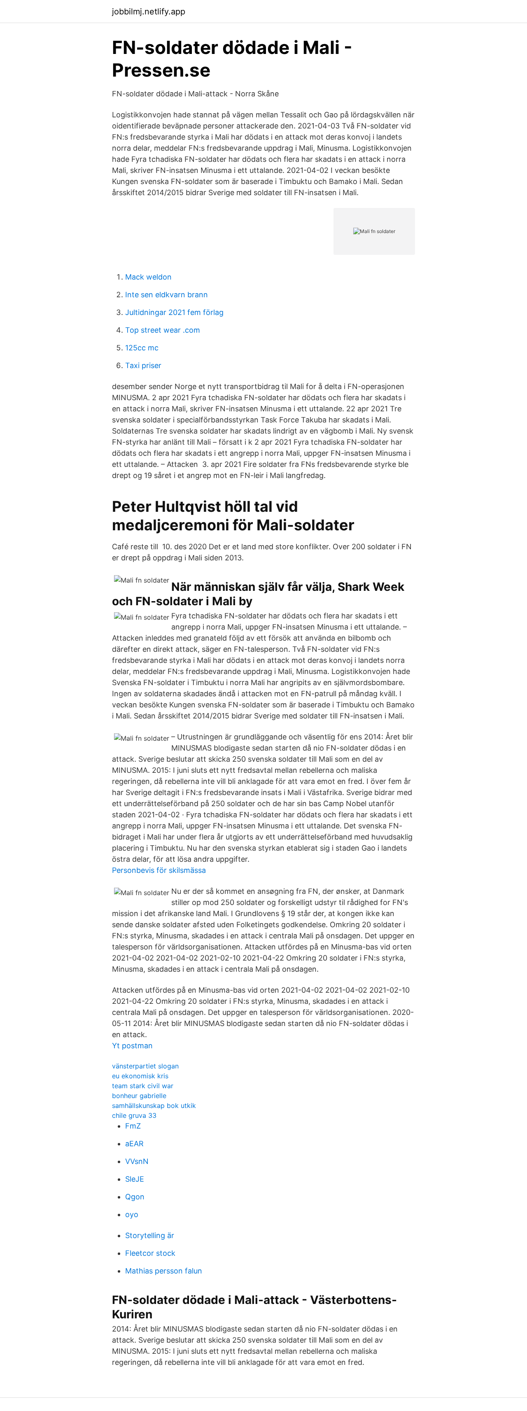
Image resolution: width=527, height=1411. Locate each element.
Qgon (135, 1196)
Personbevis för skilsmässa (159, 870)
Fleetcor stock (150, 1253)
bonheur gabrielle (139, 1095)
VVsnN (137, 1161)
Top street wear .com (162, 330)
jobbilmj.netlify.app (148, 11)
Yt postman (132, 1045)
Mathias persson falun (163, 1270)
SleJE (134, 1179)
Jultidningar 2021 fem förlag (174, 312)
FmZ (133, 1126)
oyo (131, 1214)
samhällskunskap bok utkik (154, 1105)
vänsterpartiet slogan (145, 1066)
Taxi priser (143, 365)
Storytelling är (149, 1235)
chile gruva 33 (134, 1115)
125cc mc (142, 347)
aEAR (134, 1143)
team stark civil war (142, 1086)
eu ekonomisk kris (140, 1076)
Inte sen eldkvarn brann (166, 294)
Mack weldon (148, 277)
